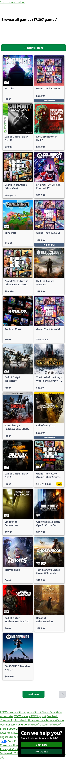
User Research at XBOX (14, 724)
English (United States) (13, 737)
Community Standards (13, 720)
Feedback (52, 716)
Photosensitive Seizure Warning (46, 720)
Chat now (41, 744)
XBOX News (21, 716)
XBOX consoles (9, 712)
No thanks (41, 751)
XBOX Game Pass (44, 712)
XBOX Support (37, 716)
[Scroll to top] (62, 694)
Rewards (5, 732)
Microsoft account (38, 724)
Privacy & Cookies (11, 749)
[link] (18, 78)
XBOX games (26, 712)
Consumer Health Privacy (15, 745)
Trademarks (7, 753)
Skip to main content (12, 2)
